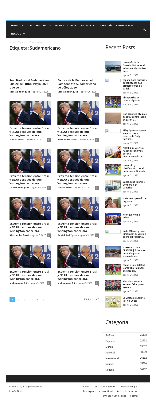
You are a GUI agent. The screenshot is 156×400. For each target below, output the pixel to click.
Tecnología (105, 25)
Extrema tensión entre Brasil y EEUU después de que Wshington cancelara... (29, 131)
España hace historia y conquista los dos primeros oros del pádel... (135, 84)
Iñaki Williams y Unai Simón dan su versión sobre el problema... (134, 233)
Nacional (42, 25)
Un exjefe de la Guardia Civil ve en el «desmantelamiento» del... (134, 67)
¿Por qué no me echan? (131, 216)
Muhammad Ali (18, 283)
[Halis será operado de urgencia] (113, 202)
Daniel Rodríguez (19, 187)
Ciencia (71, 25)
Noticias (27, 25)
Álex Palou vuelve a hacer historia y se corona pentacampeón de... (133, 152)
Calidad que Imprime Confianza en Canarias (134, 184)
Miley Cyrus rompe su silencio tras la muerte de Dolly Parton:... (134, 135)
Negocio (16, 33)
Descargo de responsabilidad (98, 391)
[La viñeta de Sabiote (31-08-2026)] (113, 302)
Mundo (59, 25)
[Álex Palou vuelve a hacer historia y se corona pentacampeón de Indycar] (113, 152)
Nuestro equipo (129, 386)
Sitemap (134, 395)
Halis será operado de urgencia (134, 200)
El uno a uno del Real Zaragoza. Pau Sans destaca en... (134, 267)
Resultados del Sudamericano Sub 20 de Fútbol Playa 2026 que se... (30, 83)
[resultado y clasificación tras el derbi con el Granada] (113, 169)
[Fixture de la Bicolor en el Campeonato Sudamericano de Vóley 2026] (78, 66)
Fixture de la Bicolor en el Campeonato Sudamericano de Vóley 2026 (76, 83)
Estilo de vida (124, 25)
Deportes (85, 25)
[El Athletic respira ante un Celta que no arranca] (113, 285)
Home (14, 25)
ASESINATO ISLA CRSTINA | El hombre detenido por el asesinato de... (134, 252)
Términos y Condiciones (113, 395)
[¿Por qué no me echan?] (113, 219)
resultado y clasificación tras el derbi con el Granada (134, 168)
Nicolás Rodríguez (20, 91)
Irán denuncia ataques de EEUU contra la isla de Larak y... (135, 116)
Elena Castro (17, 139)
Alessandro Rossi (67, 139)
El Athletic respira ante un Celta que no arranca (134, 284)
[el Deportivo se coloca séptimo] (113, 102)
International (112, 358)
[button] (144, 29)
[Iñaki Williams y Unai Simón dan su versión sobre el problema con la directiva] (113, 235)
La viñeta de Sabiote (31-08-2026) (134, 299)
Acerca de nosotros (127, 391)
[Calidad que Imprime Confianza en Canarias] (113, 186)
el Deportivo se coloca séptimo (131, 99)
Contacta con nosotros (105, 386)
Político (109, 335)
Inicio (12, 42)
